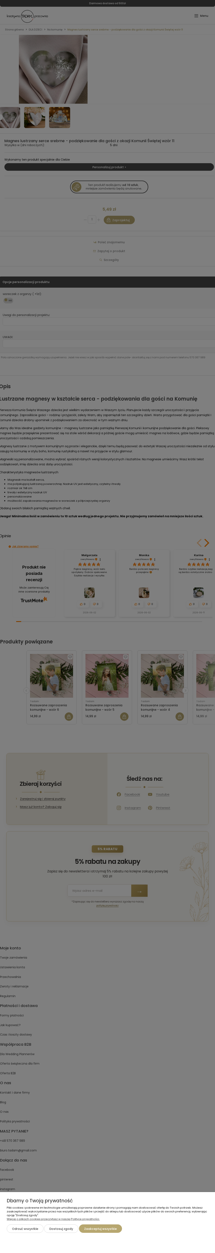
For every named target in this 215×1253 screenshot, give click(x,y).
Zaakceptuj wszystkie (100, 1229)
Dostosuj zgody (61, 1229)
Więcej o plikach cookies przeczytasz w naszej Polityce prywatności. (53, 1219)
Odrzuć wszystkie (25, 1229)
